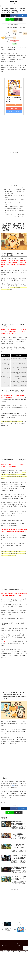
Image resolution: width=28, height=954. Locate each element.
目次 (12, 185)
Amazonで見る (14, 104)
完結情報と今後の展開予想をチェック (13, 208)
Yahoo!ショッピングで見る (14, 111)
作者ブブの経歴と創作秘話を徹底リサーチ (14, 206)
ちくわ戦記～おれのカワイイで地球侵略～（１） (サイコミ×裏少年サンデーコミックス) (13, 99)
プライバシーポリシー (7, 945)
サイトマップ (14, 947)
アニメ (13, 785)
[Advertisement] (14, 135)
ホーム (7, 943)
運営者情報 (21, 945)
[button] (18, 19)
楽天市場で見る (14, 108)
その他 (4, 802)
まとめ (5, 217)
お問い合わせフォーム (21, 943)
